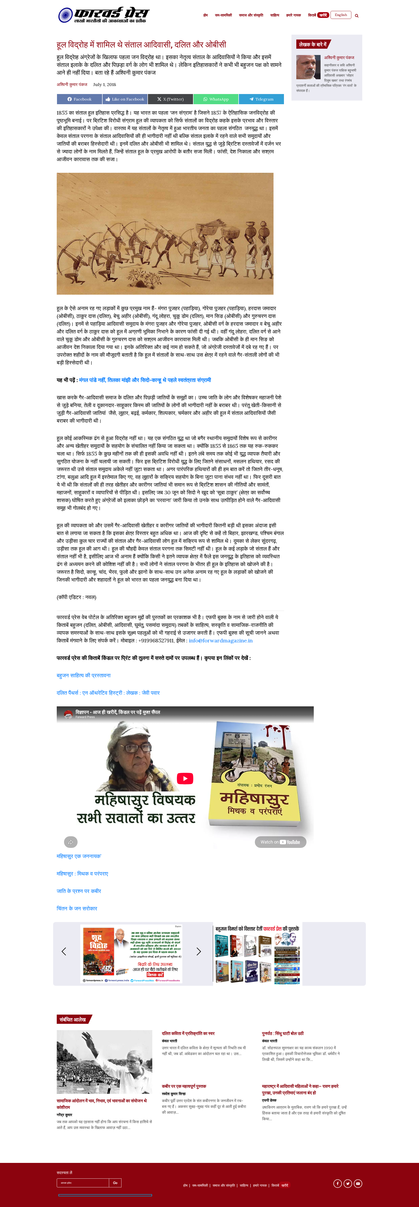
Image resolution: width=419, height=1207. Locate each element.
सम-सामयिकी (223, 15)
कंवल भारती (169, 1040)
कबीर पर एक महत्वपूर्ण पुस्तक (184, 1086)
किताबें (312, 15)
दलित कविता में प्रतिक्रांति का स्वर (188, 1033)
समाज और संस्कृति (251, 15)
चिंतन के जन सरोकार (78, 908)
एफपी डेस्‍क (269, 1100)
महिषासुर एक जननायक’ (79, 856)
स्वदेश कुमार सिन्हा (173, 1093)
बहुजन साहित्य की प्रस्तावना (84, 675)
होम (205, 15)
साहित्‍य (274, 15)
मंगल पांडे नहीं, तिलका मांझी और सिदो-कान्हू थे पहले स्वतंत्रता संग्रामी (145, 380)
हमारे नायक (293, 15)
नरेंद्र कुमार (64, 1114)
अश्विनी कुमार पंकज (72, 84)
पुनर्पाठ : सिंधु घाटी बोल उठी (283, 1033)
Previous (59, 951)
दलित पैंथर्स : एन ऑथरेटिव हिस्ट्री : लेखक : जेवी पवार (109, 692)
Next (203, 951)
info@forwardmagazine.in (221, 640)
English (341, 15)
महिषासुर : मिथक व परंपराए (82, 873)
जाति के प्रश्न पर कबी (78, 891)
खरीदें (323, 15)
